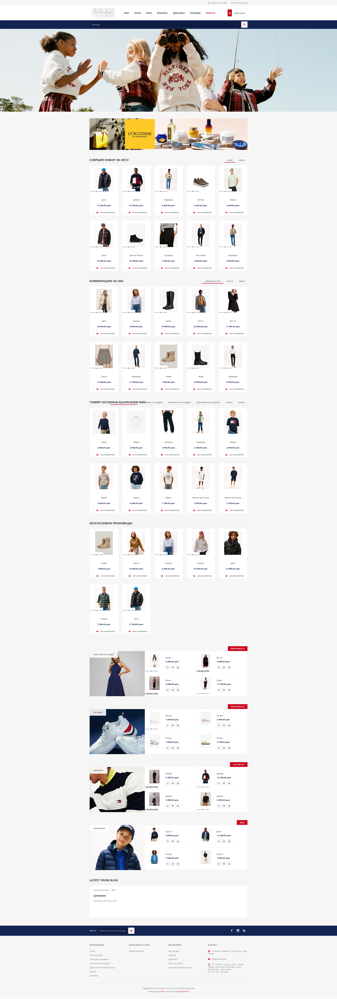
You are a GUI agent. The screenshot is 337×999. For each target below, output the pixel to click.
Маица (233, 231)
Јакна (104, 231)
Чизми (168, 353)
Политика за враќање (99, 991)
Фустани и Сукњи (104, 686)
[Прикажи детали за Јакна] (104, 211)
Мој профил (173, 983)
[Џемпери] (117, 821)
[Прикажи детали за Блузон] (104, 509)
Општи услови (96, 987)
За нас (92, 983)
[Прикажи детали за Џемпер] (136, 211)
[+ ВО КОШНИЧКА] (177, 699)
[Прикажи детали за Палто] (200, 332)
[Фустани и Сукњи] (117, 705)
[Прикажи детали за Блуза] (104, 454)
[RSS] (244, 962)
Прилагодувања (240, 3)
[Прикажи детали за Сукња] (104, 388)
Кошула (136, 353)
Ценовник (100, 927)
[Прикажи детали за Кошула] (136, 332)
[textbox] (165, 24)
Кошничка (172, 991)
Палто (201, 353)
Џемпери (98, 802)
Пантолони (201, 287)
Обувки (99, 877)
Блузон (104, 529)
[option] (168, 73)
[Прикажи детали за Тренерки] (168, 267)
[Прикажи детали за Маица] (233, 211)
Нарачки (172, 987)
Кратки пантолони (200, 529)
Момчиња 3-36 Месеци (106, 865)
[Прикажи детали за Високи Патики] (136, 267)
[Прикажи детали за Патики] (200, 211)
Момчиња (99, 860)
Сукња (104, 408)
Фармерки (168, 231)
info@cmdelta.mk (136, 983)
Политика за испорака (100, 995)
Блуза (104, 474)
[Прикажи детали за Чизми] (168, 332)
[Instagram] (238, 962)
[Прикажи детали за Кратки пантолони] (200, 509)
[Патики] (117, 763)
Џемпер (136, 231)
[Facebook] (232, 962)
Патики (200, 231)
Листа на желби (175, 995)
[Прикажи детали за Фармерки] (168, 211)
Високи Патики (136, 287)
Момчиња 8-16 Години (106, 873)
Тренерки (168, 287)
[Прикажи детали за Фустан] (233, 332)
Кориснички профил (218, 3)
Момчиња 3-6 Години (105, 869)
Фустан (233, 353)
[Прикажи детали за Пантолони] (200, 267)
